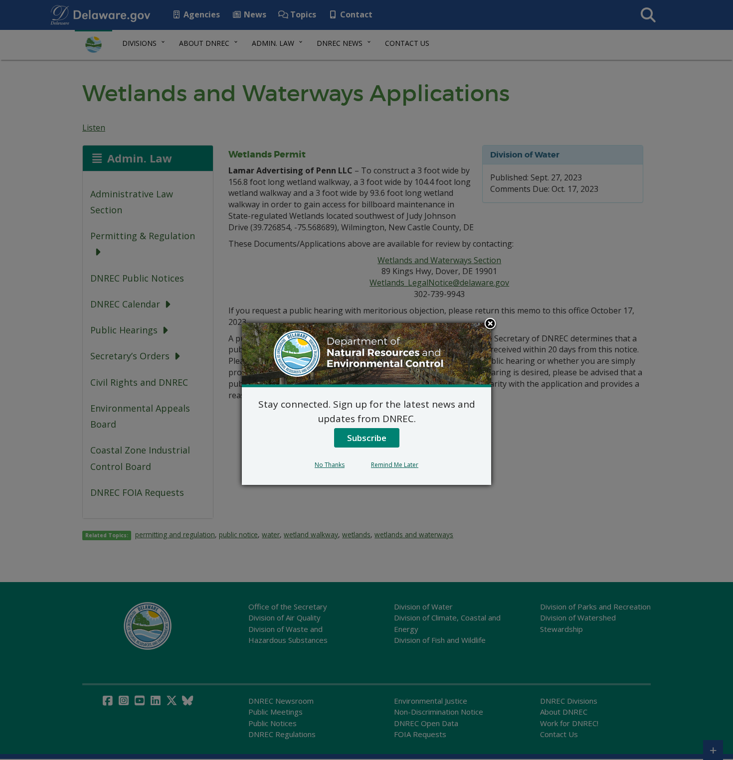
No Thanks (330, 464)
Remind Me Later (394, 464)
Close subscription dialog (490, 324)
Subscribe (366, 438)
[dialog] (366, 403)
